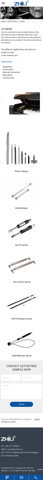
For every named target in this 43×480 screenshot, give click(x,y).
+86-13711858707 (12, 446)
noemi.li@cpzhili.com (15, 449)
